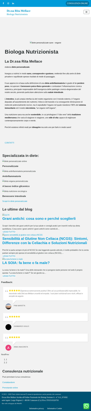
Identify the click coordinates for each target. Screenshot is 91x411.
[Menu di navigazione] (86, 12)
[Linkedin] (13, 3)
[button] (7, 42)
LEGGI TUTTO (9, 232)
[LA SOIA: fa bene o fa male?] (12, 259)
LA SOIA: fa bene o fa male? (26, 263)
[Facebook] (3, 3)
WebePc (19, 403)
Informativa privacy (36, 408)
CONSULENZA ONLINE (77, 3)
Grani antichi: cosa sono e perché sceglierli (39, 218)
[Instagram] (8, 3)
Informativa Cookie (54, 408)
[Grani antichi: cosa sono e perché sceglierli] (5, 215)
